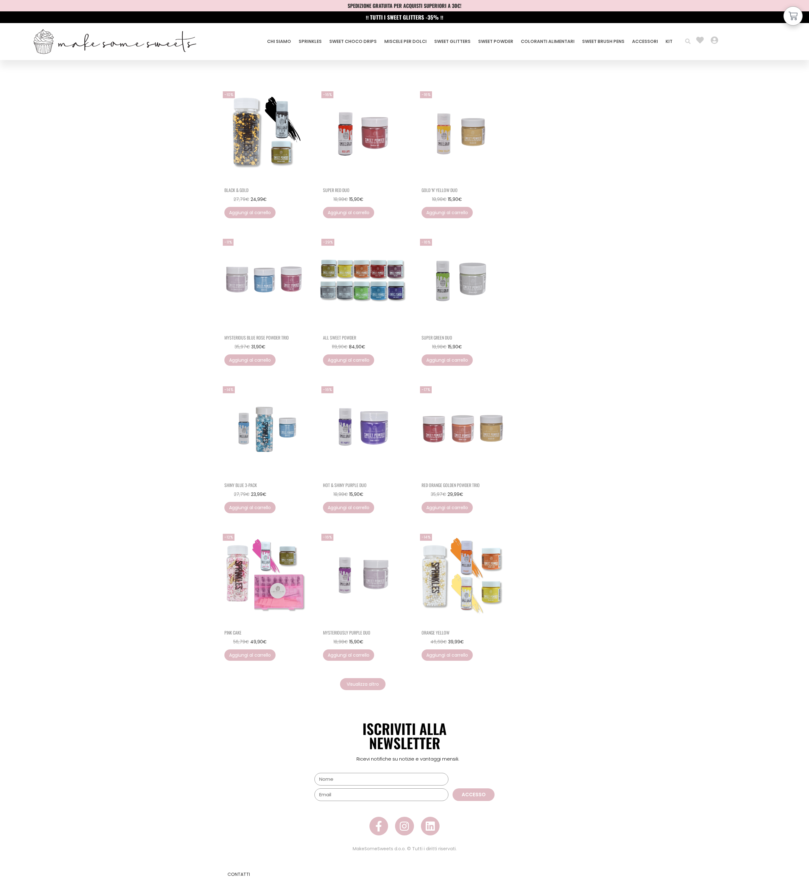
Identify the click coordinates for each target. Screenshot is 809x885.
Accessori (645, 41)
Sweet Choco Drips (353, 41)
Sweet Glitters (452, 41)
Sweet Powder (495, 41)
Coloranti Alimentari (548, 41)
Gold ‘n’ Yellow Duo (440, 190)
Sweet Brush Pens (603, 41)
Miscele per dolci (405, 41)
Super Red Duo (336, 190)
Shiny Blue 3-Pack (240, 485)
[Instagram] (404, 826)
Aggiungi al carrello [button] (250, 212)
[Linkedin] (430, 826)
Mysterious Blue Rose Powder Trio (256, 337)
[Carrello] (793, 16)
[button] (688, 41)
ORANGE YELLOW (435, 632)
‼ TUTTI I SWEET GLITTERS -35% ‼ (404, 17)
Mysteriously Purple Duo (346, 632)
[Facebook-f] (378, 826)
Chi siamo (279, 41)
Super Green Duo (437, 337)
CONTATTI (239, 874)
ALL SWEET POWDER (339, 337)
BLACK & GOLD (236, 190)
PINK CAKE (232, 632)
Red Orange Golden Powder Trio (451, 485)
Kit (669, 41)
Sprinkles (310, 41)
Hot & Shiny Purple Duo (345, 485)
